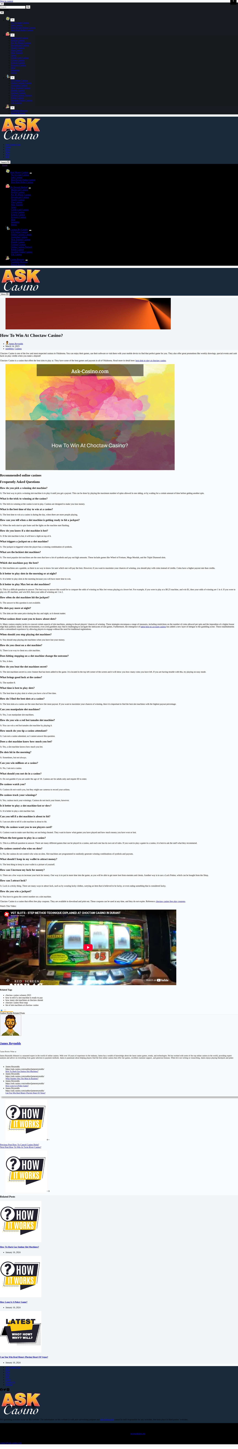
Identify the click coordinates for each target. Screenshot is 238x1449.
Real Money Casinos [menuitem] (19, 172)
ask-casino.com (107, 1419)
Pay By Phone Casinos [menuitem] (21, 43)
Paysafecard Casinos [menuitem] (20, 45)
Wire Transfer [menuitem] (17, 53)
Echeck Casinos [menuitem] (18, 63)
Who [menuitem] (8, 152)
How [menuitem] (8, 149)
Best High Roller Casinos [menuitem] (22, 30)
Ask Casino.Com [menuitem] (13, 144)
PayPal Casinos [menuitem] (18, 40)
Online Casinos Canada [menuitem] (21, 83)
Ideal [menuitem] (13, 68)
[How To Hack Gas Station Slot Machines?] (20, 1241)
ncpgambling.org (138, 1433)
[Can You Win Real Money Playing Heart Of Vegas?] (20, 1351)
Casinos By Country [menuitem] (19, 229)
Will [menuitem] (7, 157)
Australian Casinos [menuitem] (19, 85)
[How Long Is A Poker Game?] (20, 1296)
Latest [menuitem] (8, 147)
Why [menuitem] (8, 154)
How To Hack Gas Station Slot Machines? (19, 1247)
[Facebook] (1, 1390)
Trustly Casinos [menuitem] (18, 48)
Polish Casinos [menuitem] (17, 98)
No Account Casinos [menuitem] (20, 23)
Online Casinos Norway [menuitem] (21, 95)
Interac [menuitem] (14, 73)
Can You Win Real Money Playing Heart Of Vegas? (24, 1357)
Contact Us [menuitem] (10, 1382)
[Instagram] (8, 1390)
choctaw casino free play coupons (170, 901)
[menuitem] (12, 20)
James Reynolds (10, 1043)
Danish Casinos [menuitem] (18, 90)
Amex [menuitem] (13, 55)
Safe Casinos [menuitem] (16, 25)
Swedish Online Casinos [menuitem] (21, 100)
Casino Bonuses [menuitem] (17, 259)
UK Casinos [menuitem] (16, 103)
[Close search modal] (2, 3)
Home (4, 165)
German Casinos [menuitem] (18, 93)
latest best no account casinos (153, 627)
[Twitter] (5, 1390)
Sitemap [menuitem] (9, 1385)
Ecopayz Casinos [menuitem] (18, 65)
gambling (10, 349)
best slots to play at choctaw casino (151, 360)
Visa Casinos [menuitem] (16, 50)
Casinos (18, 349)
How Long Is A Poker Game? (13, 1302)
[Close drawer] (2, 12)
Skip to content (6, 1)
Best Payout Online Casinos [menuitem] (23, 28)
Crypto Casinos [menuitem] (18, 60)
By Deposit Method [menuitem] (19, 187)
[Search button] (28, 7)
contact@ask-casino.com (11, 1443)
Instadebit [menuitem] (15, 70)
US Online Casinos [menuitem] (19, 80)
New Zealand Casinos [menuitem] (20, 88)
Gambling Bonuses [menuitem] (19, 110)
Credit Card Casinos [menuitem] (20, 58)
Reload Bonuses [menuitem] (18, 113)
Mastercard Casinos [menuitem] (19, 38)
